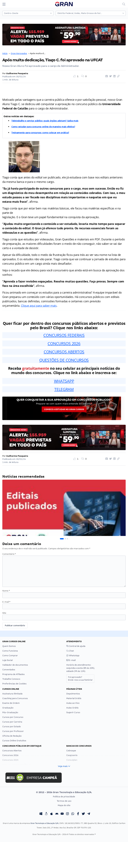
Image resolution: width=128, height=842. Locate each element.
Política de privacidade (64, 796)
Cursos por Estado (11, 726)
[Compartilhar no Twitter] (110, 76)
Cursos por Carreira (12, 722)
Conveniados (8, 669)
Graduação (7, 708)
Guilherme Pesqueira (17, 73)
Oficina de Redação (12, 736)
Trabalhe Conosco (11, 679)
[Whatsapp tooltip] (72, 814)
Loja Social (7, 660)
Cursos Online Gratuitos (14, 740)
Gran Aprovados (19, 53)
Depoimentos (73, 693)
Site (4, 613)
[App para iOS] (51, 814)
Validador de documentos (15, 665)
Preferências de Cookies (14, 683)
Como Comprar (10, 655)
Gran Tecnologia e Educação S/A (44, 823)
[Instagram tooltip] (67, 814)
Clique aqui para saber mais (39, 305)
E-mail (6, 602)
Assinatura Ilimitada (12, 693)
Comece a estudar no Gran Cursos (64, 409)
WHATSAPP (64, 381)
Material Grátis (73, 698)
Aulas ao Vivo (72, 703)
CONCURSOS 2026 (64, 343)
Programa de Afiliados (13, 674)
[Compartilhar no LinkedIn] (114, 76)
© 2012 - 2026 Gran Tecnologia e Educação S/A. (64, 792)
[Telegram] (88, 814)
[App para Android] (56, 814)
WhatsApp (74, 655)
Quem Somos (9, 646)
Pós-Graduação (10, 712)
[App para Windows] (40, 814)
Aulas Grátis (72, 708)
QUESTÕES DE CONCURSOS (64, 360)
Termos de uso (64, 801)
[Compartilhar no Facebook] (106, 76)
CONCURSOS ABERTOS (64, 351)
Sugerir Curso (73, 712)
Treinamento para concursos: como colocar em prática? (40, 132)
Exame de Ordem (11, 703)
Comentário (9, 554)
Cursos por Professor (13, 731)
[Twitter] (83, 814)
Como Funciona (10, 651)
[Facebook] (78, 814)
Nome (6, 591)
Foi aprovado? (80, 678)
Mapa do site (64, 805)
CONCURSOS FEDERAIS (63, 335)
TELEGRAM (64, 389)
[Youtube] (62, 814)
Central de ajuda (77, 646)
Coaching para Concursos (15, 698)
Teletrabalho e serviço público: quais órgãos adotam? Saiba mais (44, 120)
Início (4, 53)
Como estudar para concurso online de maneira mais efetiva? (43, 126)
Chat (71, 651)
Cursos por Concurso (12, 717)
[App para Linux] (46, 814)
